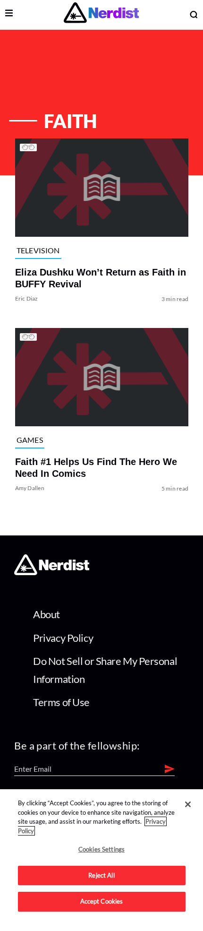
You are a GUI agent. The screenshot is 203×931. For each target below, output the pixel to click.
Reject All (101, 875)
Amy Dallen (29, 487)
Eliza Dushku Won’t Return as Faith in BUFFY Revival (100, 278)
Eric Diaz (26, 298)
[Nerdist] (101, 14)
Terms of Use (61, 702)
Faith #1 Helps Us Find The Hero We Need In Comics (96, 468)
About (46, 614)
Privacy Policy (63, 637)
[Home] (51, 572)
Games (29, 439)
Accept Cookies (101, 901)
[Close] (188, 804)
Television (37, 249)
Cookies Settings (101, 849)
